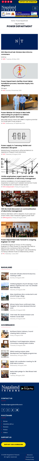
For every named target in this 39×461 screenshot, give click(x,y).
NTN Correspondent (8, 187)
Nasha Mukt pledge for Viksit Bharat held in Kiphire (23, 372)
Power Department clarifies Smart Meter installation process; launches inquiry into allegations (17, 83)
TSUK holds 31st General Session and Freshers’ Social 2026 (22, 316)
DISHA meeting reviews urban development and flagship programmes (23, 352)
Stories (5, 421)
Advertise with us (8, 424)
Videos (5, 432)
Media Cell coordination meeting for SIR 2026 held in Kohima (23, 362)
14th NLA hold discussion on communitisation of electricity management (18, 210)
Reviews (5, 427)
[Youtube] (11, 2)
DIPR (4, 59)
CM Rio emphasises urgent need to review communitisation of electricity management (18, 177)
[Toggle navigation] (35, 8)
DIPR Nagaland (7, 217)
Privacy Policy (30, 459)
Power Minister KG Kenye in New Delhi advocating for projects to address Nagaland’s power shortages (15, 114)
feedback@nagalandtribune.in (12, 405)
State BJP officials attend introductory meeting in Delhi (22, 275)
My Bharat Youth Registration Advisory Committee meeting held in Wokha (22, 342)
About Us (30, 455)
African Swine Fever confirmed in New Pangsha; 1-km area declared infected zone (22, 306)
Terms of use (30, 457)
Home (13, 21)
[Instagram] (5, 2)
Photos (5, 430)
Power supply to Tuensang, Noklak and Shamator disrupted (16, 146)
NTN (4, 90)
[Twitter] (8, 2)
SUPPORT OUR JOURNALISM (27, 2)
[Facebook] (3, 2)
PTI (3, 253)
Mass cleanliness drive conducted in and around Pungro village (23, 295)
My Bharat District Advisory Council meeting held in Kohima (21, 332)
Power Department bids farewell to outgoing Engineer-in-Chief (18, 241)
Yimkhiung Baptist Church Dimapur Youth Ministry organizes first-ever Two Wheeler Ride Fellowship (24, 285)
